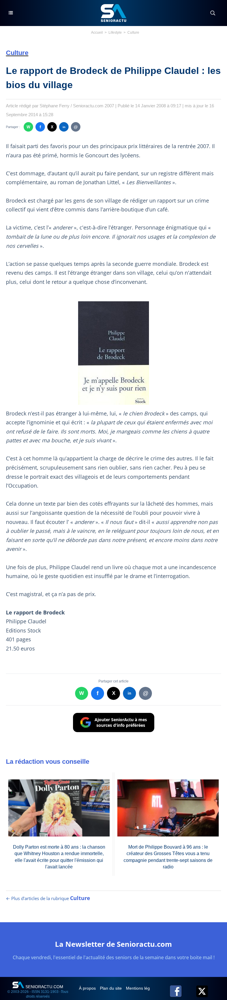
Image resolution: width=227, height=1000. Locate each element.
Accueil (97, 32)
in (64, 127)
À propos (88, 988)
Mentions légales (142, 988)
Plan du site (111, 988)
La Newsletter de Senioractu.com (113, 944)
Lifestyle (115, 32)
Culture (133, 32)
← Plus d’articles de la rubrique (48, 898)
